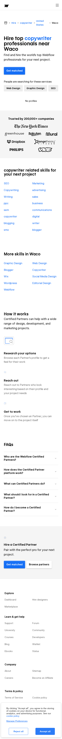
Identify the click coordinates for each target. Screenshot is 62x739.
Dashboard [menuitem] (10, 599)
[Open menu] (57, 5)
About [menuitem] (8, 671)
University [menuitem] (10, 630)
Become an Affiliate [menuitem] (42, 678)
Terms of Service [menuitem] (14, 697)
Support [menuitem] (9, 623)
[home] (6, 6)
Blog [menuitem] (7, 644)
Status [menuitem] (35, 651)
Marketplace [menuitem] (11, 606)
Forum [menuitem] (35, 623)
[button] (31, 458)
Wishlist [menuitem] (36, 644)
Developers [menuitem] (38, 637)
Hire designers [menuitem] (40, 599)
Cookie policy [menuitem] (39, 697)
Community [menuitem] (38, 630)
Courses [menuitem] (9, 637)
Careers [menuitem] (9, 678)
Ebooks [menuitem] (9, 651)
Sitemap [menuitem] (36, 671)
